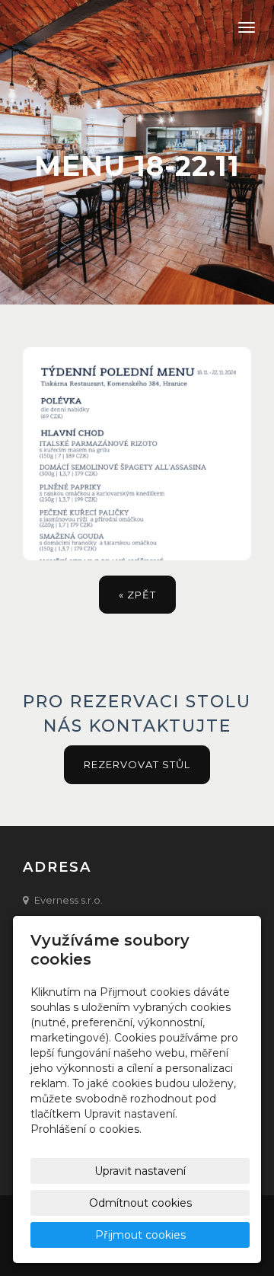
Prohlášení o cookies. (86, 1129)
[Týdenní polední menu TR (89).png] (137, 453)
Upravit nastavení (140, 1171)
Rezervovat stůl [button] (137, 764)
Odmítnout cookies (140, 1203)
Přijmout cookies (140, 1235)
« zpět (137, 595)
